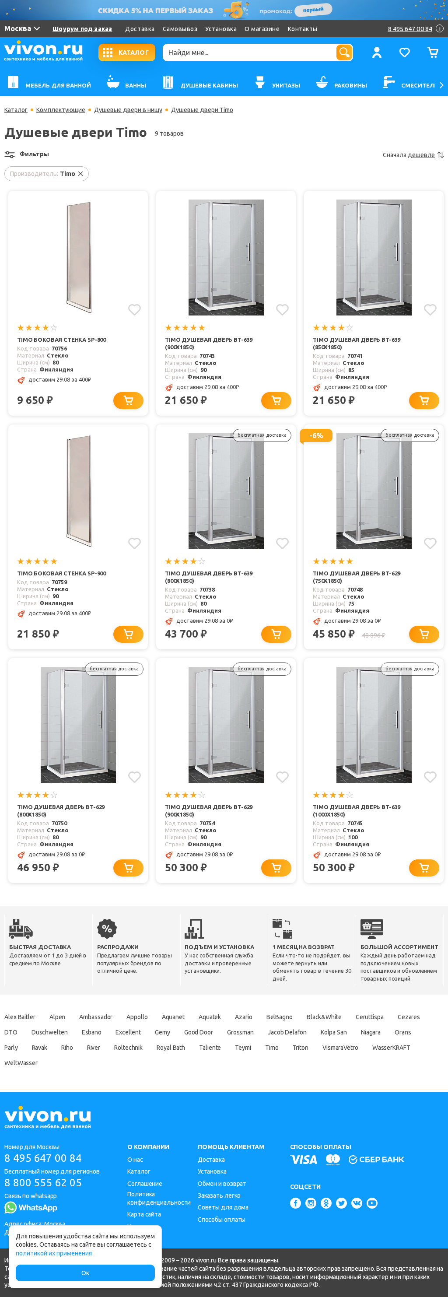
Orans (403, 1032)
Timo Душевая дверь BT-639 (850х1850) (356, 343)
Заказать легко (219, 1195)
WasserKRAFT (391, 1047)
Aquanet (173, 1016)
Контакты (303, 28)
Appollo (136, 1016)
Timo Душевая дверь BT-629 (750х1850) (356, 577)
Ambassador (95, 1016)
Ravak (40, 1047)
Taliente (210, 1047)
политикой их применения (54, 1253)
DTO (11, 1032)
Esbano (92, 1032)
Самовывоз (180, 28)
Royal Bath (171, 1047)
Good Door (198, 1032)
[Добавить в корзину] (128, 400)
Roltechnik (128, 1047)
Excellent (128, 1032)
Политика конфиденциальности (159, 1198)
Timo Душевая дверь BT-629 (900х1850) (208, 810)
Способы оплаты (222, 1219)
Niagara (371, 1032)
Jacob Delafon (287, 1032)
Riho (67, 1047)
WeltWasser (21, 1062)
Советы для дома (223, 1207)
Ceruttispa (370, 1016)
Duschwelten (50, 1032)
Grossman (240, 1032)
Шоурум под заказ (82, 28)
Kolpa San (334, 1032)
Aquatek (210, 1016)
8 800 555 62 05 (43, 1182)
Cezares (409, 1016)
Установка (221, 28)
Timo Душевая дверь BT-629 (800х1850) (61, 810)
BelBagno (279, 1016)
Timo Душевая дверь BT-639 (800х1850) (208, 577)
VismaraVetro (340, 1047)
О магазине (262, 28)
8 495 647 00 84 (43, 1158)
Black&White (324, 1016)
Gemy (162, 1032)
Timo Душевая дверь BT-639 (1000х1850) (356, 810)
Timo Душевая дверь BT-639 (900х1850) (208, 343)
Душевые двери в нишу (128, 109)
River (94, 1047)
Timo (272, 1047)
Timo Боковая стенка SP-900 (61, 573)
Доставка (139, 28)
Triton (300, 1047)
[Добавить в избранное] (134, 309)
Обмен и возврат (222, 1183)
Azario (243, 1016)
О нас (135, 1159)
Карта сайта (144, 1214)
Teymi (243, 1047)
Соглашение (144, 1183)
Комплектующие (60, 109)
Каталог (16, 109)
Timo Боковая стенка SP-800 (61, 340)
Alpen (57, 1016)
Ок (85, 1272)
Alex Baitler (19, 1016)
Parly (11, 1047)
